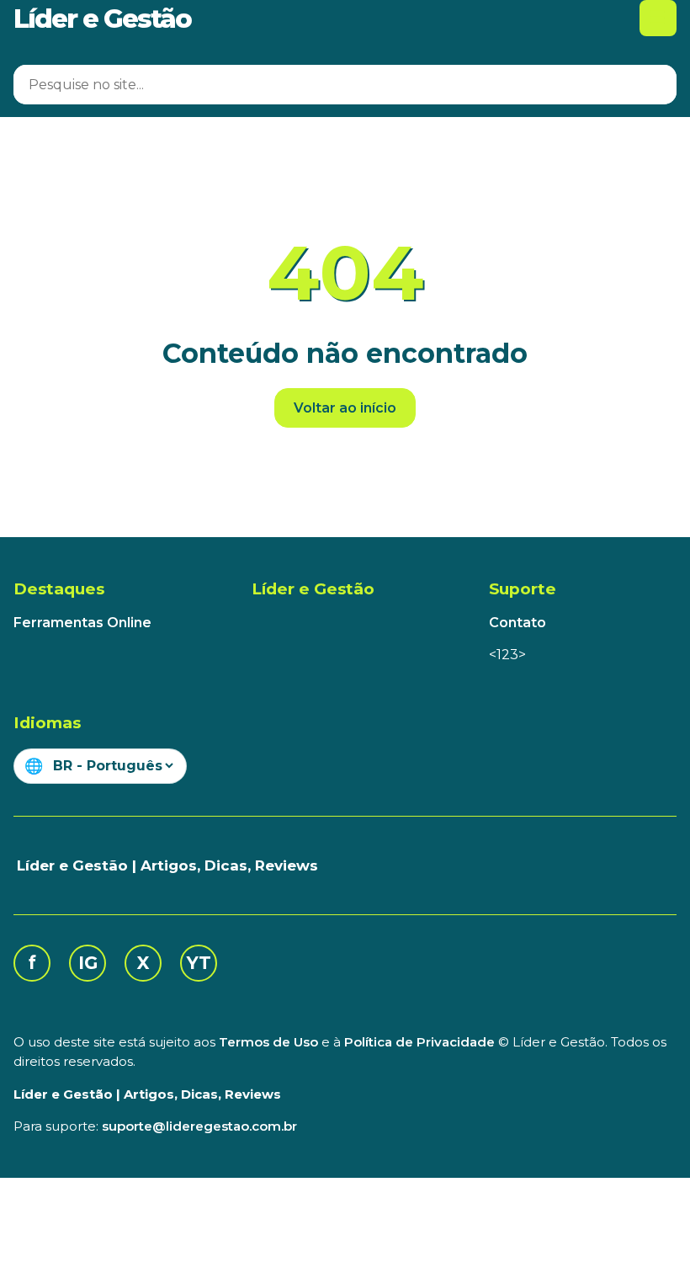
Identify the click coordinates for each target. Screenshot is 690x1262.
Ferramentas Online (82, 623)
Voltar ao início (345, 408)
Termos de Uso (268, 1042)
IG (88, 962)
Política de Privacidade (419, 1042)
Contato (517, 623)
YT (199, 962)
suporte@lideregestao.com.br (199, 1126)
